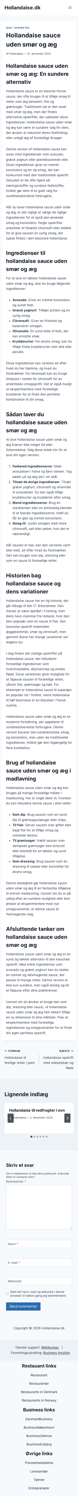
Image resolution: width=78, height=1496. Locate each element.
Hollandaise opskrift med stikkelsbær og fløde (58, 1059)
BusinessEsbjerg (39, 1444)
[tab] (31, 1137)
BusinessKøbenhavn (39, 1427)
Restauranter (39, 1383)
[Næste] (67, 1118)
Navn (13, 1244)
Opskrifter (21, 27)
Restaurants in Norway (39, 1400)
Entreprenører (39, 1488)
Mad (9, 27)
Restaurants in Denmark (39, 1392)
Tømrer (39, 1480)
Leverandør (39, 1471)
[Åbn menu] (69, 8)
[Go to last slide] (11, 1118)
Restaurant (39, 1375)
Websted (14, 1281)
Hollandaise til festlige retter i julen (20, 1057)
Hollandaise (16, 53)
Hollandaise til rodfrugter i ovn (37, 1110)
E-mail (14, 1262)
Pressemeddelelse (39, 1463)
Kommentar (16, 1181)
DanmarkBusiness (39, 1419)
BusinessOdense (39, 1436)
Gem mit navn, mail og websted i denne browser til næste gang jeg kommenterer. (38, 1293)
